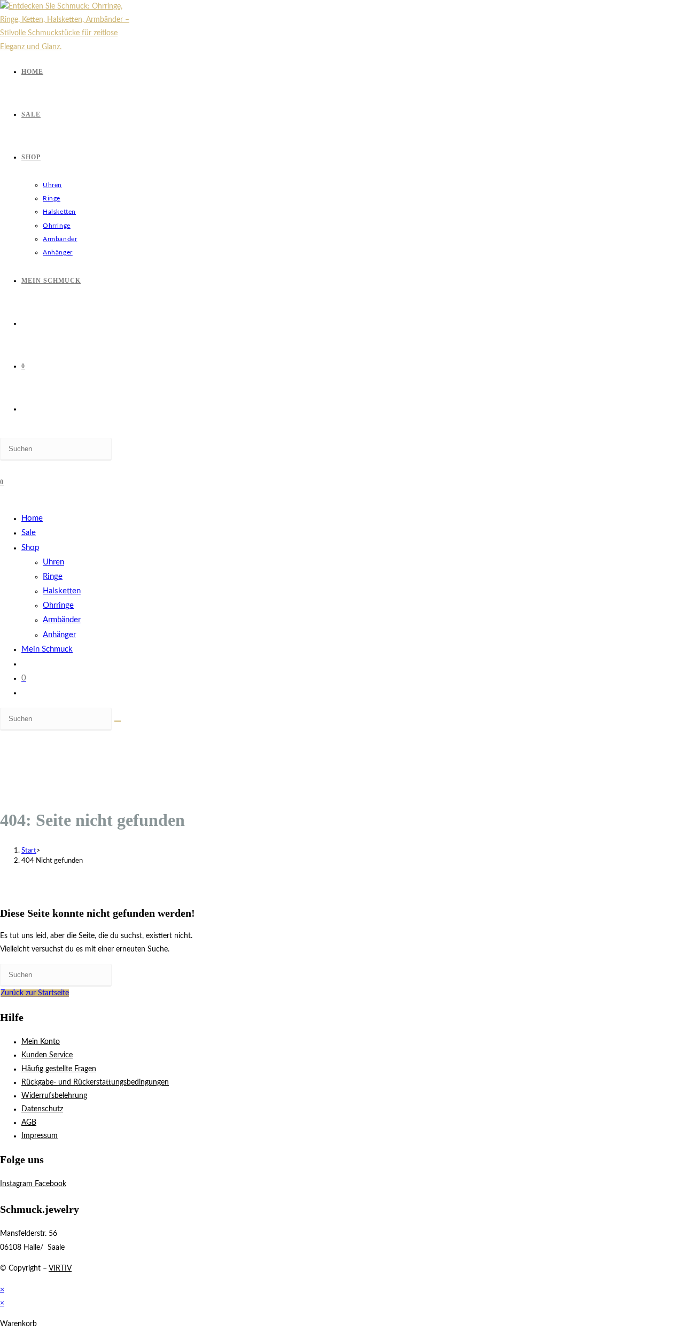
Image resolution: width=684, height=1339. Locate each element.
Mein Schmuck (47, 649)
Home (32, 518)
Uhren (53, 562)
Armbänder (62, 620)
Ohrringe (58, 605)
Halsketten (62, 591)
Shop (30, 548)
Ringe (53, 576)
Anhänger (59, 635)
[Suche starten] (117, 721)
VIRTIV (60, 1268)
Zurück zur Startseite (35, 993)
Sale (28, 533)
